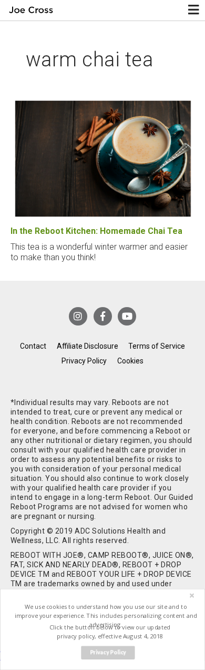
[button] (105, 615)
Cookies (130, 361)
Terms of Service (156, 346)
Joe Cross (31, 10)
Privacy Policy (84, 361)
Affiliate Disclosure (87, 346)
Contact (33, 346)
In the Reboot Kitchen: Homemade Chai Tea (96, 231)
